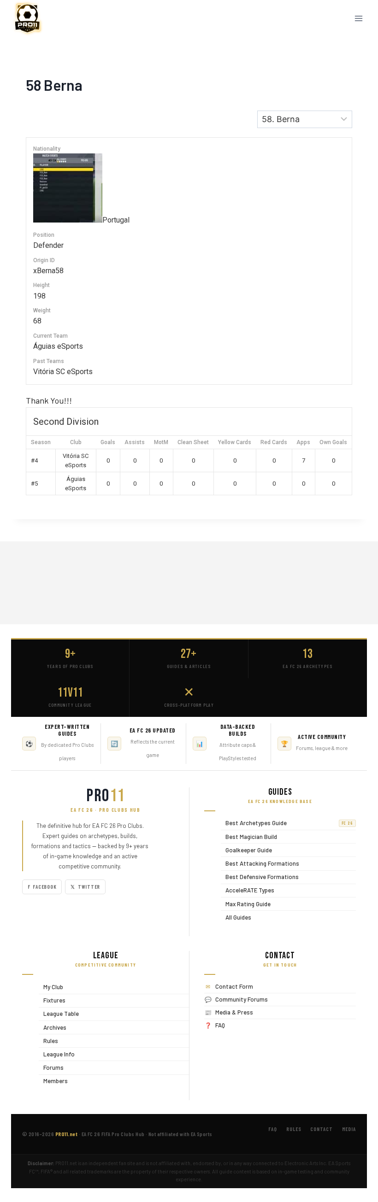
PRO (105, 796)
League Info (57, 1054)
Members (53, 1081)
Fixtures (52, 1000)
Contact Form (234, 986)
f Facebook (42, 887)
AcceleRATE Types (247, 890)
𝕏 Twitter (85, 887)
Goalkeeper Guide (246, 850)
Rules (48, 1040)
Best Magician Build (249, 836)
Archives (52, 1027)
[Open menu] (358, 18)
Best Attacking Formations (260, 863)
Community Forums (241, 999)
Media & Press (234, 1012)
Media (349, 1129)
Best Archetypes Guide (287, 823)
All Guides (236, 917)
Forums (51, 1067)
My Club (51, 987)
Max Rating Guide (246, 904)
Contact (321, 1129)
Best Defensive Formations (260, 877)
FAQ (220, 1025)
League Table (59, 1014)
